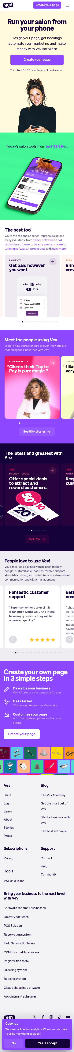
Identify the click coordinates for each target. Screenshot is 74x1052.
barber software (43, 240)
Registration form (16, 961)
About (8, 819)
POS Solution (13, 925)
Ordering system (15, 970)
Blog (45, 785)
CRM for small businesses (21, 952)
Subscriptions (15, 848)
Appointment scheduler (20, 996)
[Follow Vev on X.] (34, 1017)
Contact (46, 858)
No (14, 1043)
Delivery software (16, 917)
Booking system (15, 979)
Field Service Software (19, 943)
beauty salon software (48, 244)
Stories (9, 827)
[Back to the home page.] (8, 5)
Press (8, 836)
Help (44, 866)
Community (49, 874)
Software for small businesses (25, 908)
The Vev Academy (53, 795)
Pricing (8, 858)
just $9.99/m (56, 146)
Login (7, 803)
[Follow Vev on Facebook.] (43, 1017)
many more (58, 248)
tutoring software (16, 248)
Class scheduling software (22, 988)
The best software (54, 831)
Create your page (47, 5)
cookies (20, 1029)
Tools (8, 870)
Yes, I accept (47, 1043)
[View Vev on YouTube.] (68, 1017)
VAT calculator (14, 881)
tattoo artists (37, 248)
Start (7, 795)
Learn (8, 811)
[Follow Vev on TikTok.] (59, 1017)
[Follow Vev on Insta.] (51, 1017)
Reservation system (17, 934)
